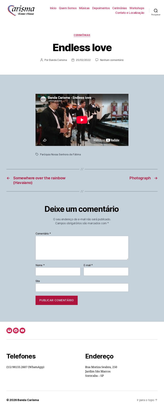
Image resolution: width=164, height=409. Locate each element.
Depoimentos (101, 8)
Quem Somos (68, 8)
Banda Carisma (58, 60)
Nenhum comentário (112, 60)
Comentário (43, 233)
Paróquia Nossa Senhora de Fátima (60, 154)
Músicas (84, 8)
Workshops (136, 8)
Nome (40, 265)
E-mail (88, 265)
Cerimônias (119, 8)
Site (38, 281)
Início (53, 8)
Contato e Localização (129, 12)
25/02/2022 (83, 60)
